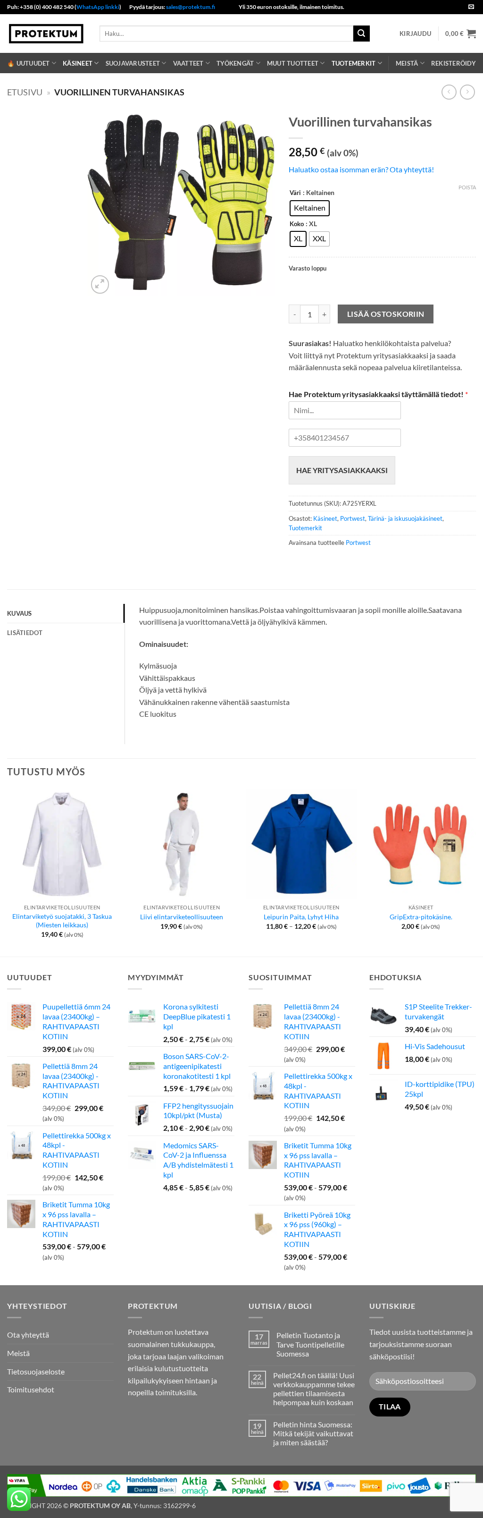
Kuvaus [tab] (19, 613)
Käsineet (77, 63)
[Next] (475, 872)
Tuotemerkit (354, 63)
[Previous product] (467, 92)
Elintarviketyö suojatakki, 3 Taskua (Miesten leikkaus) (62, 920)
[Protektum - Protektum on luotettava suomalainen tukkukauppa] (46, 33)
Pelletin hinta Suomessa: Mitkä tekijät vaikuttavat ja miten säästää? (313, 1433)
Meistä (407, 63)
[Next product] (448, 92)
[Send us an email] (471, 7)
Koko (297, 224)
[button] (415, 33)
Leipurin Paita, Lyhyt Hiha (301, 917)
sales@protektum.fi (190, 6)
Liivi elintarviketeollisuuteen (181, 917)
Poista (467, 187)
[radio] (310, 208)
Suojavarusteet (133, 63)
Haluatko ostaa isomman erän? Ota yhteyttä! (361, 169)
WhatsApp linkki (97, 6)
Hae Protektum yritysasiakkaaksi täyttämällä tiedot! (378, 394)
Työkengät (235, 63)
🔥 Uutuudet (28, 63)
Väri (295, 193)
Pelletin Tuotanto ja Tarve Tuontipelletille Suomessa (310, 1344)
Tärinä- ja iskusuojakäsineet (405, 518)
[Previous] (7, 872)
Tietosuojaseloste (36, 1371)
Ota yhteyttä (28, 1334)
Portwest (352, 518)
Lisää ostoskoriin (386, 314)
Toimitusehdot (30, 1389)
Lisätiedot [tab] (25, 632)
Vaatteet (188, 63)
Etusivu (24, 92)
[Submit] (361, 33)
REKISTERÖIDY (453, 63)
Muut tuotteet (292, 63)
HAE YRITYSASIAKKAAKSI (342, 470)
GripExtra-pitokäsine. (421, 917)
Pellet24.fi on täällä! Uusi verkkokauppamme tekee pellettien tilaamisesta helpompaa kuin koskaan (314, 1389)
